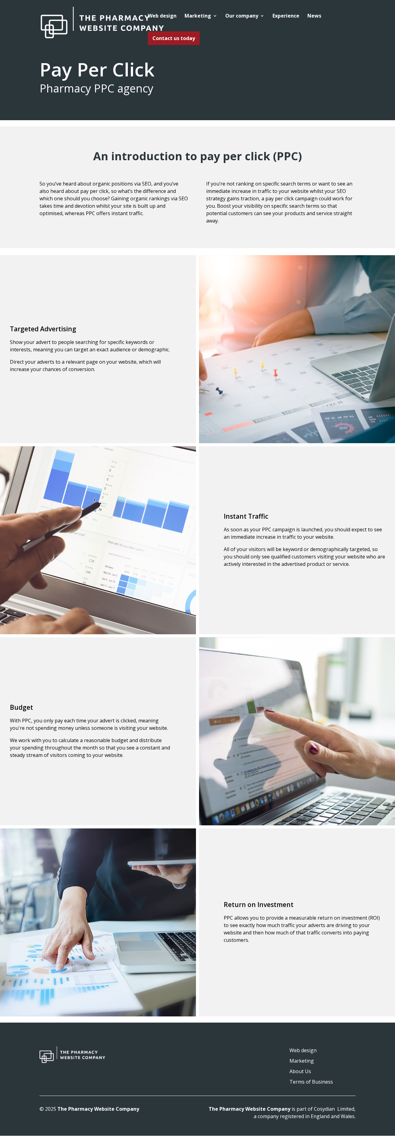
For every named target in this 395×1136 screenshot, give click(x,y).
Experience (285, 16)
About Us (300, 1071)
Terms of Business (311, 1081)
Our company (241, 16)
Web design (162, 16)
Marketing (198, 16)
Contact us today (173, 38)
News (314, 16)
